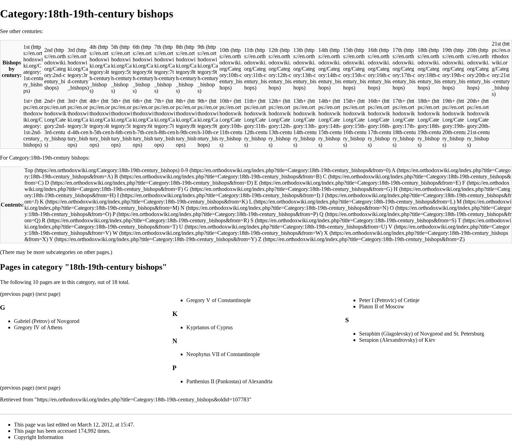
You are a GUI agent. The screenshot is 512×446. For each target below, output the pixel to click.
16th (373, 50)
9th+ (202, 101)
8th (179, 47)
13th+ (299, 101)
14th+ (324, 101)
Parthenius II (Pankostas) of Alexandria (229, 381)
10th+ (225, 101)
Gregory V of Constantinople (218, 300)
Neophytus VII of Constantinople (223, 354)
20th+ (473, 101)
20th (472, 50)
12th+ (275, 101)
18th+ (424, 101)
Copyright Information (38, 437)
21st (496, 44)
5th (114, 47)
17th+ (399, 101)
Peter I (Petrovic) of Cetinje (389, 300)
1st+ (28, 101)
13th (298, 50)
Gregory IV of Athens (38, 327)
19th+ (448, 101)
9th (200, 47)
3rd (71, 50)
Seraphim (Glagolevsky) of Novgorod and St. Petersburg (421, 334)
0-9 (184, 170)
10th (224, 50)
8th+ (181, 101)
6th (136, 47)
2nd (48, 50)
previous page (17, 294)
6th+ (138, 101)
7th (157, 47)
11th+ (250, 101)
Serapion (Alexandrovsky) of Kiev (397, 340)
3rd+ (73, 101)
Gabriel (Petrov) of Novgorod (46, 321)
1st (26, 47)
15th (348, 50)
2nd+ (50, 101)
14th (323, 50)
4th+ (95, 101)
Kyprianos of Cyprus (209, 327)
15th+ (349, 101)
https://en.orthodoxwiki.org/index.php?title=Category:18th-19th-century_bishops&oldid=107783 (143, 399)
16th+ (374, 101)
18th (422, 50)
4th (93, 47)
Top (28, 170)
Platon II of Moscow (381, 306)
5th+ (116, 101)
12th (273, 50)
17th (397, 50)
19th (447, 50)
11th (249, 50)
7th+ (159, 101)
